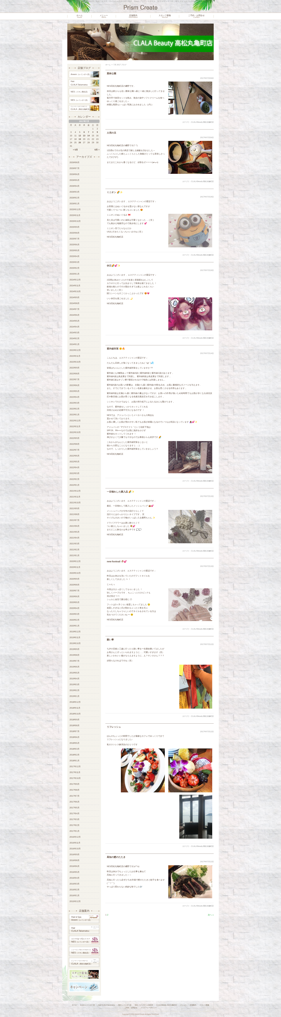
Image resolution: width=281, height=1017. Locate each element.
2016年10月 (75, 848)
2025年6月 (74, 244)
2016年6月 (74, 866)
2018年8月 (74, 725)
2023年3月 (74, 403)
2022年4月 (74, 467)
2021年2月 (74, 549)
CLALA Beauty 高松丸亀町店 (202, 122)
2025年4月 (74, 256)
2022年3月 (74, 473)
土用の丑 (111, 132)
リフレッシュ (114, 727)
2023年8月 (74, 373)
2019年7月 (74, 661)
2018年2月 (74, 755)
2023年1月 (74, 414)
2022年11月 (75, 426)
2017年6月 (74, 802)
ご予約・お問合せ (196, 16)
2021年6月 (74, 526)
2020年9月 (74, 579)
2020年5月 (74, 602)
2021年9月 (74, 508)
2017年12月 (75, 766)
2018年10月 (75, 714)
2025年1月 (74, 274)
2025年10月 (75, 221)
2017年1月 (74, 831)
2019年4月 (74, 678)
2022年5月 (74, 461)
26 (80, 142)
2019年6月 (74, 667)
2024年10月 (75, 291)
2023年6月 (74, 385)
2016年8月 (74, 860)
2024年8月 (74, 303)
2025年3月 (74, 262)
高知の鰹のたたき (116, 857)
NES (80, 91)
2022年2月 (74, 479)
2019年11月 (75, 637)
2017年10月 (75, 778)
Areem (81, 74)
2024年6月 (74, 315)
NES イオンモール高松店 (144, 1005)
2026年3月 (74, 192)
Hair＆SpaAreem (81, 918)
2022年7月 (74, 450)
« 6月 (75, 149)
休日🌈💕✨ (113, 265)
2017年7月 (74, 796)
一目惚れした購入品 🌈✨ (120, 491)
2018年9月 (74, 719)
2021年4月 (74, 538)
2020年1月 (74, 626)
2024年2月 (74, 338)
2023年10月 (75, 362)
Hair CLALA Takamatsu (106, 1005)
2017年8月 (74, 790)
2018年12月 (75, 702)
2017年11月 (75, 772)
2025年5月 (74, 250)
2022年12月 (75, 420)
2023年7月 (74, 379)
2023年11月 (75, 356)
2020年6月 (74, 596)
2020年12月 (75, 561)
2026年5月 (74, 180)
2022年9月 (74, 438)
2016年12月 (75, 837)
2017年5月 (74, 807)
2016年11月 (75, 843)
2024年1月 (74, 344)
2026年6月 (74, 174)
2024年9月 (74, 297)
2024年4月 (74, 327)
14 (88, 135)
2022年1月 (74, 485)
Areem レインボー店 (87, 1005)
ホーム (79, 16)
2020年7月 (74, 590)
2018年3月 (74, 749)
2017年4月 (74, 813)
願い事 (110, 639)
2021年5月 (74, 532)
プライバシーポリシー (149, 1008)
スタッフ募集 (165, 16)
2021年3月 (74, 543)
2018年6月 (74, 737)
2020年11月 (75, 567)
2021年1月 (74, 555)
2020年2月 (74, 620)
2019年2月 (74, 690)
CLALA (81, 108)
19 (80, 139)
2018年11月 (75, 708)
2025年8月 (74, 233)
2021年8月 (74, 514)
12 (80, 135)
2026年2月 (74, 198)
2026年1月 (74, 203)
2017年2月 (74, 825)
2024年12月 (75, 280)
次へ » (211, 915)
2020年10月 (75, 573)
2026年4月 (74, 186)
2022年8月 (74, 444)
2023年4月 (74, 397)
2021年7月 (74, 520)
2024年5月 (74, 321)
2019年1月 (74, 696)
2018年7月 (74, 731)
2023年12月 (75, 350)
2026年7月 (74, 168)
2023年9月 (74, 368)
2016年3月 (74, 884)
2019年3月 (74, 684)
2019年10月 (75, 643)
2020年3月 (74, 614)
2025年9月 (74, 227)
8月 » (97, 149)
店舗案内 (133, 16)
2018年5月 (74, 743)
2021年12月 (75, 491)
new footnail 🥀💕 (117, 561)
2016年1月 (74, 895)
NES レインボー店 (124, 1005)
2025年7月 (74, 239)
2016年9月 (74, 854)
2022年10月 (75, 432)
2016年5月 (74, 872)
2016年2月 (74, 889)
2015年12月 (75, 901)
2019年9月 (74, 649)
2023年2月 (74, 409)
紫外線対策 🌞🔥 (116, 348)
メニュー (104, 16)
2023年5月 (74, 391)
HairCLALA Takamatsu (79, 83)
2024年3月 (74, 332)
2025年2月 (74, 268)
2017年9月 (74, 784)
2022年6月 (74, 456)
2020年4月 (74, 608)
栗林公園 (111, 73)
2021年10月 (75, 502)
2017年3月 (74, 819)
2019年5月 (74, 673)
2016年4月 (74, 878)
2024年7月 (74, 309)
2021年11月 (75, 497)
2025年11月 (75, 215)
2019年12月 (75, 631)
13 (84, 135)
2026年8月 (74, 162)
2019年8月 (74, 655)
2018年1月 (74, 760)
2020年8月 (74, 585)
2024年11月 (75, 285)
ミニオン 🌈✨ (115, 192)
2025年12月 (75, 209)
